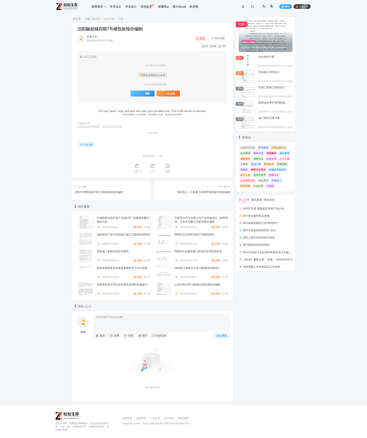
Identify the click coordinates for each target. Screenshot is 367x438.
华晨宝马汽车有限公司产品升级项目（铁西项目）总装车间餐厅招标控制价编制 (201, 219)
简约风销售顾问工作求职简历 (260, 223)
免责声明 (141, 418)
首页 (78, 19)
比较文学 (271, 158)
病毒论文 (274, 175)
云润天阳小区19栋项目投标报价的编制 (197, 284)
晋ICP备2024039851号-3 (178, 423)
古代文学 (258, 186)
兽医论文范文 (258, 169)
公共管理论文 (247, 180)
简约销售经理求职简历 (256, 245)
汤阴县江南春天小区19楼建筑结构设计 (197, 268)
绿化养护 (263, 180)
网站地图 (183, 418)
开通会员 (303, 6)
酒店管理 (284, 153)
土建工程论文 (92, 19)
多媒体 (244, 169)
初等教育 (263, 147)
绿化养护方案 (266, 56)
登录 (147, 93)
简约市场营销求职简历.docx (259, 230)
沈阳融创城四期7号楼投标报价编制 (110, 29)
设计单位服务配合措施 (256, 215)
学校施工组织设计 (269, 72)
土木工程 (109, 19)
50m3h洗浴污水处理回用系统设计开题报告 (268, 252)
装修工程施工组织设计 (271, 87)
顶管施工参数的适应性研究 (113, 251)
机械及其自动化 (277, 169)
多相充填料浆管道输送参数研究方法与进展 (122, 268)
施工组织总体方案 (269, 118)
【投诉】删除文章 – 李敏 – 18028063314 (267, 259)
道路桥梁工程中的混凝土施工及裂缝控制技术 (123, 234)
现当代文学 (259, 175)
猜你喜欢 (269, 199)
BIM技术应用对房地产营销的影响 (194, 234)
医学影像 (245, 186)
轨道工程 (256, 164)
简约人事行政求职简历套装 (259, 237)
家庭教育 (269, 164)
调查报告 (245, 158)
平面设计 (276, 180)
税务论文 (258, 153)
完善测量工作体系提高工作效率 (261, 266)
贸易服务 (271, 153)
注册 (172, 93)
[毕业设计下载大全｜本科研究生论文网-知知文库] (67, 415)
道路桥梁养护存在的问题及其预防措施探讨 (122, 284)
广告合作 (155, 418)
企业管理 (245, 153)
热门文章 (244, 199)
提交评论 (222, 335)
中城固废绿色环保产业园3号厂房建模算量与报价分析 (123, 219)
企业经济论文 (247, 147)
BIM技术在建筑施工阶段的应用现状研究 (198, 251)
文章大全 (92, 36)
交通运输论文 (278, 147)
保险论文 (258, 158)
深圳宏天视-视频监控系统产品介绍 (263, 208)
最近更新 (256, 199)
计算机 (270, 186)
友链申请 (127, 418)
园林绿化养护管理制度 (271, 102)
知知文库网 (148, 423)
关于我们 (169, 418)
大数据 (244, 164)
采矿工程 (245, 175)
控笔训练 (282, 164)
